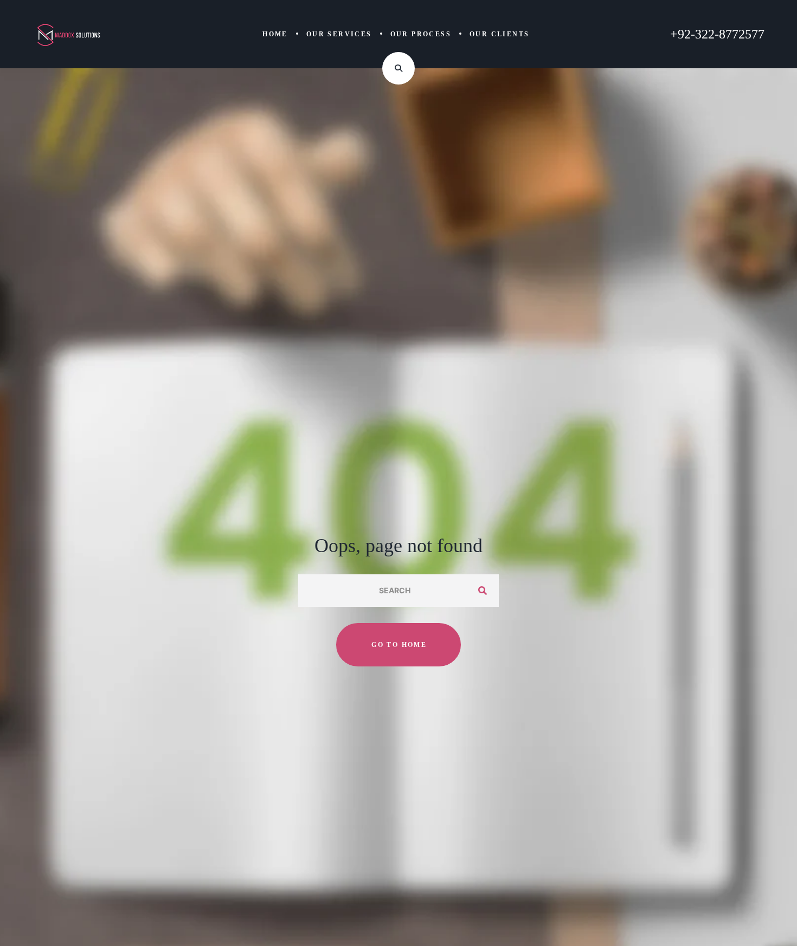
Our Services (339, 34)
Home (275, 34)
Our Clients (499, 34)
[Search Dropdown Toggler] (398, 68)
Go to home (399, 645)
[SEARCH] (482, 590)
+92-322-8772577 (717, 34)
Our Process (420, 34)
